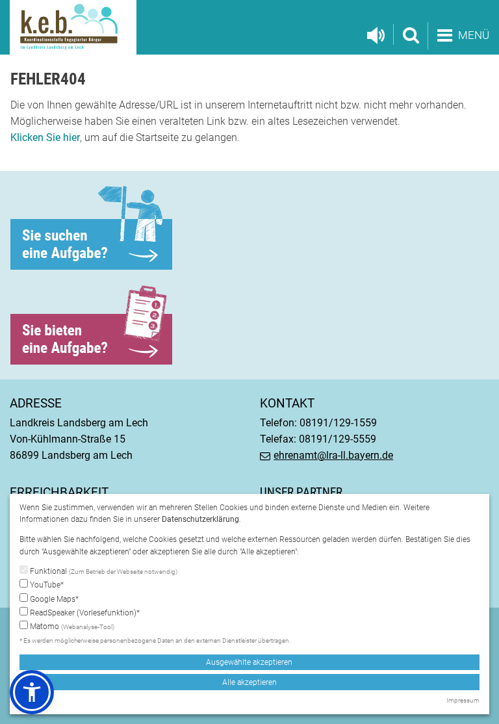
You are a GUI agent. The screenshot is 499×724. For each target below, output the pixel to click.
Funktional (102, 571)
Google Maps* (53, 599)
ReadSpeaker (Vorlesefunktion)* (84, 612)
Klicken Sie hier (45, 137)
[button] (32, 692)
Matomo (71, 626)
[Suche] (410, 34)
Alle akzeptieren (249, 682)
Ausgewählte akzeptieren (249, 662)
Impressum (463, 700)
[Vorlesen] (375, 35)
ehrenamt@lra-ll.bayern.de (333, 455)
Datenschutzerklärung (200, 519)
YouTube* (46, 584)
